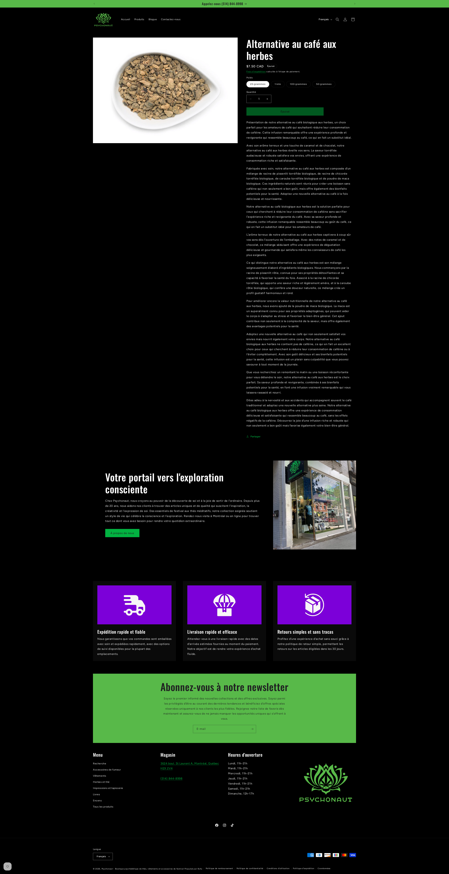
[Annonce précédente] (94, 3)
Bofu (200, 869)
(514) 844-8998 (171, 778)
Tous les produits (103, 806)
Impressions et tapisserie (108, 788)
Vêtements (99, 775)
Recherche (99, 763)
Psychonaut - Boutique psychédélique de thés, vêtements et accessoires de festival (143, 869)
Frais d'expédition (256, 71)
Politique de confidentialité (250, 868)
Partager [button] (255, 436)
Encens (97, 800)
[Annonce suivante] (355, 3)
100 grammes (300, 84)
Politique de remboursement (219, 868)
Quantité (251, 92)
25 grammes (259, 84)
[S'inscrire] (252, 729)
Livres (96, 794)
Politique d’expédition (303, 868)
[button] (337, 19)
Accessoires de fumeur (107, 769)
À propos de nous (122, 533)
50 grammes (325, 84)
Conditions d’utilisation (278, 868)
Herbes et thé (101, 781)
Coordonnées (324, 868)
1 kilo (280, 84)
